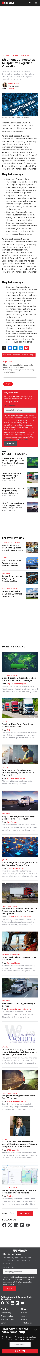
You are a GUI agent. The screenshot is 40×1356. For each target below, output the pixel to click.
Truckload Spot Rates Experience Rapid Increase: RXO (12, 475)
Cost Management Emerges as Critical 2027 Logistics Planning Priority (20, 863)
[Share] (10, 348)
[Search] (30, 3)
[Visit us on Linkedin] (16, 1225)
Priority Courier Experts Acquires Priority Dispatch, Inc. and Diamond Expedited (13, 490)
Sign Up (10, 443)
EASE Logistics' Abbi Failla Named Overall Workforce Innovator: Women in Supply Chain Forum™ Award (19, 1144)
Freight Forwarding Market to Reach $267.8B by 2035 (18, 1097)
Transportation (10, 55)
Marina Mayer (13, 84)
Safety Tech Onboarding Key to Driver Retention (19, 958)
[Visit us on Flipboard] (22, 1225)
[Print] (4, 348)
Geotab (10, 1196)
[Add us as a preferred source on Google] (26, 348)
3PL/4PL (5, 721)
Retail (4, 558)
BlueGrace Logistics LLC (17, 868)
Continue (20, 1351)
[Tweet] (21, 348)
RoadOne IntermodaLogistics (19, 1009)
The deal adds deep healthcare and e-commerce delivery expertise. (17, 782)
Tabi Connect (12, 822)
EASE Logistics (13, 1150)
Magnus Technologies (16, 684)
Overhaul (10, 89)
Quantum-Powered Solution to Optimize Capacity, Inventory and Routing (13, 548)
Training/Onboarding (11, 955)
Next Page (25, 1213)
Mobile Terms (9, 439)
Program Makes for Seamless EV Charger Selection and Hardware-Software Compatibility (12, 594)
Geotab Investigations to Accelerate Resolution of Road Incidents (19, 1191)
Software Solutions (11, 542)
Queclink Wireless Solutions (19, 917)
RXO (8, 730)
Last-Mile (6, 767)
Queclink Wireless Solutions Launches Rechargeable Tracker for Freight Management (19, 911)
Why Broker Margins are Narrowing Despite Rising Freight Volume (13, 505)
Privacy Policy (24, 439)
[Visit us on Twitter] (10, 1225)
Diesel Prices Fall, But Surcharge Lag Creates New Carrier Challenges (13, 460)
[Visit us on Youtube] (28, 1225)
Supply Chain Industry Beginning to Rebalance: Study (12, 578)
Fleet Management (10, 588)
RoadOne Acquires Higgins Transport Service (19, 1004)
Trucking (24, 55)
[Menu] (36, 3)
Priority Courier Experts (17, 778)
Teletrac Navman (14, 963)
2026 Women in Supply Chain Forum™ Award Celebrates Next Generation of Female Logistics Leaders (20, 1052)
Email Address (10, 406)
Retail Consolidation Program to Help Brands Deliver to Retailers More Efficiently (11, 563)
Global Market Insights (16, 1101)
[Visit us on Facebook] (4, 1225)
